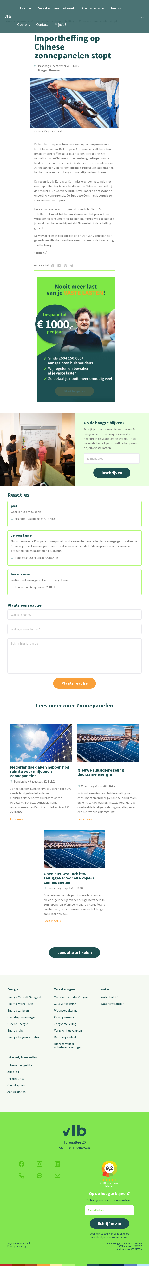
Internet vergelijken (20, 1065)
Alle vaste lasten (93, 8)
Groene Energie (17, 1024)
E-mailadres (92, 456)
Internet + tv (15, 1078)
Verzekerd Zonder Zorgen (71, 997)
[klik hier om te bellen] (21, 1176)
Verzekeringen (48, 8)
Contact (42, 25)
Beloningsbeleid (65, 1037)
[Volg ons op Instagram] (39, 1164)
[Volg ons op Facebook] (21, 1164)
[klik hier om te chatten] (39, 1175)
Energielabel (15, 1030)
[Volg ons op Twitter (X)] (57, 1164)
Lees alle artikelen (74, 952)
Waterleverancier (112, 1004)
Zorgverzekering (65, 1024)
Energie (25, 8)
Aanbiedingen (16, 1092)
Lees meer (17, 819)
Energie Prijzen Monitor (23, 1037)
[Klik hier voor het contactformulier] (57, 1176)
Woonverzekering (66, 1010)
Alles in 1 (13, 1072)
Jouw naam (15, 612)
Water (105, 989)
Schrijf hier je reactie (19, 641)
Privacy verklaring (16, 1246)
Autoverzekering (65, 1004)
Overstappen (16, 1085)
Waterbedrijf (109, 997)
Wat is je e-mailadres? (19, 626)
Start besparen (74, 391)
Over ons (23, 25)
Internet (68, 8)
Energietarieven (18, 1010)
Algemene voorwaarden (19, 1243)
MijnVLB (60, 25)
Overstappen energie (21, 1017)
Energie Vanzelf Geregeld (24, 997)
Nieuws (116, 8)
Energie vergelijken (20, 1004)
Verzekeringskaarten (68, 1030)
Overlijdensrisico (65, 1017)
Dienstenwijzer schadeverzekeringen (68, 1045)
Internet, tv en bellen (22, 1057)
